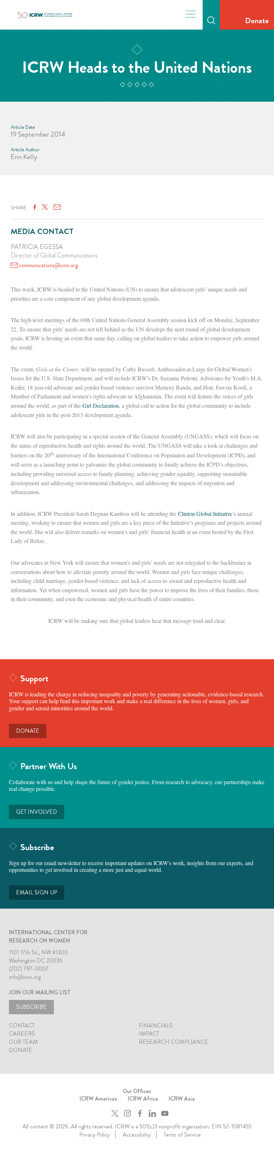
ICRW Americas (98, 1098)
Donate (257, 20)
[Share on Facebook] (35, 207)
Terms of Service (182, 1135)
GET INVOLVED (36, 812)
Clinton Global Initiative (205, 513)
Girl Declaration (100, 405)
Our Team (23, 1042)
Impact (149, 1034)
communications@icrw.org (48, 265)
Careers (22, 1034)
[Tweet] (44, 207)
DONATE (27, 731)
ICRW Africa (143, 1098)
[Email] (57, 207)
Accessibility (137, 1135)
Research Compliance (173, 1042)
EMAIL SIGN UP (36, 892)
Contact (22, 1025)
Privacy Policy (94, 1135)
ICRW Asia (182, 1098)
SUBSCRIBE (31, 1007)
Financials (156, 1025)
